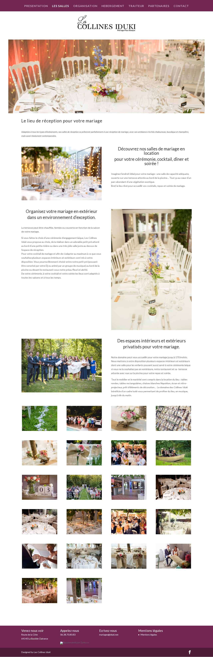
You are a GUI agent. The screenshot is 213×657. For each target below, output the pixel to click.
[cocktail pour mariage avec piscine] (84, 430)
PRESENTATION (36, 6)
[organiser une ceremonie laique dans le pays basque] (84, 498)
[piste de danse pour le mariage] (128, 498)
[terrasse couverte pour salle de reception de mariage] (39, 602)
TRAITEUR (136, 6)
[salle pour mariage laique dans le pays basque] (173, 567)
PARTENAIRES (158, 6)
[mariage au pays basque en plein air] (173, 464)
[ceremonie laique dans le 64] (39, 430)
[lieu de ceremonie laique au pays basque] (84, 464)
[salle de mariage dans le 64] (84, 533)
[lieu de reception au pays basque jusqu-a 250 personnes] (128, 464)
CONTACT (181, 6)
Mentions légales (149, 634)
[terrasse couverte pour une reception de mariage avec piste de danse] (84, 602)
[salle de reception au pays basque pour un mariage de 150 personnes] (128, 533)
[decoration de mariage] (128, 430)
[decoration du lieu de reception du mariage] (173, 430)
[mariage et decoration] (39, 498)
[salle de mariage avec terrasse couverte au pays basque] (39, 533)
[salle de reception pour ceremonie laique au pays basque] (39, 567)
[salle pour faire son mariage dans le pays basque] (84, 567)
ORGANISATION (85, 6)
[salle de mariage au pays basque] (173, 498)
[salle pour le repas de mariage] (128, 567)
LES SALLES (60, 6)
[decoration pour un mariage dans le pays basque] (39, 464)
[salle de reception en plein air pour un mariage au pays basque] (173, 533)
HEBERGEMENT (113, 6)
